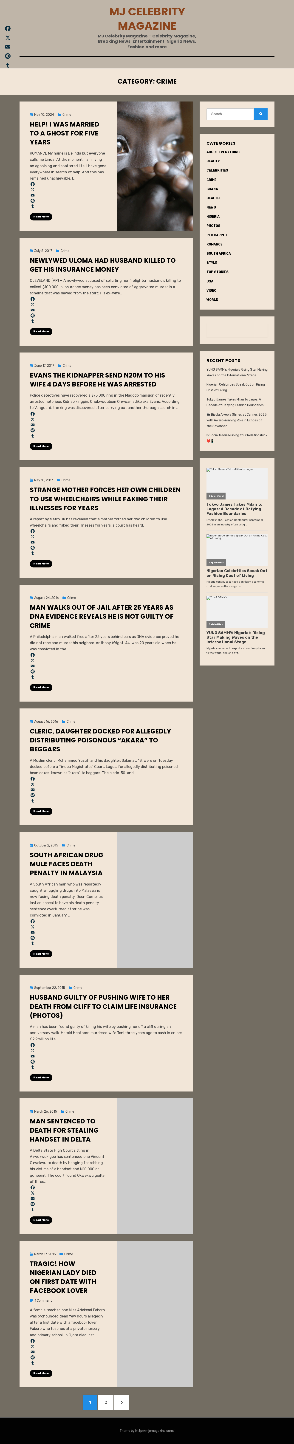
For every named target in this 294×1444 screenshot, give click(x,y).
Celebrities (217, 170)
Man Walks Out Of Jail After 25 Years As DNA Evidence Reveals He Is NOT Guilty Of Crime (102, 616)
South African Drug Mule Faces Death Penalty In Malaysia (66, 864)
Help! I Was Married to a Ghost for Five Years (64, 133)
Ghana (212, 189)
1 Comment (43, 1301)
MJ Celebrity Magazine (147, 19)
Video (211, 291)
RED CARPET (216, 235)
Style (211, 263)
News (211, 207)
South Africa (218, 254)
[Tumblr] (68, 206)
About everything (223, 152)
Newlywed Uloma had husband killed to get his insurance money (103, 265)
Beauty (213, 161)
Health (213, 198)
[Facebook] (68, 184)
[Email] (68, 195)
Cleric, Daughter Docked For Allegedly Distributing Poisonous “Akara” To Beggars (100, 740)
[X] (68, 189)
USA (209, 281)
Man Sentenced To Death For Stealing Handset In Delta (64, 1130)
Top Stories (217, 272)
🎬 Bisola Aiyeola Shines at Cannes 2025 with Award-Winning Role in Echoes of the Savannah (236, 420)
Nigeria (213, 217)
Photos (213, 226)
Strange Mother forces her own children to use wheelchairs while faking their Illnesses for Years (105, 498)
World (212, 300)
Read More (41, 216)
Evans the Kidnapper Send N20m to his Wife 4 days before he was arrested (97, 380)
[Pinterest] (68, 200)
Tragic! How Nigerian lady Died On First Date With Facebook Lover (63, 1277)
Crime (66, 115)
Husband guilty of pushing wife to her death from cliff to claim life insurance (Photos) (103, 1006)
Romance (214, 244)
